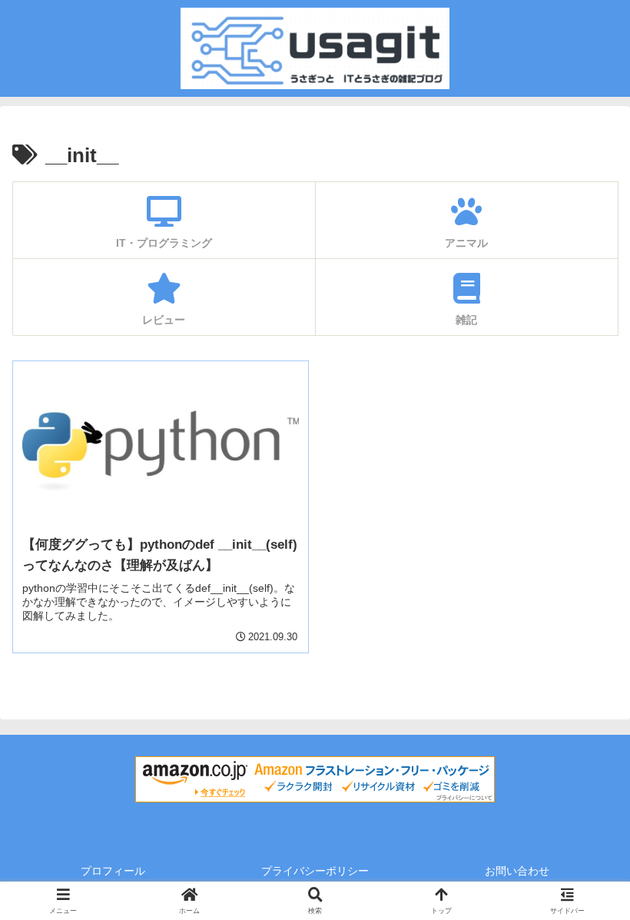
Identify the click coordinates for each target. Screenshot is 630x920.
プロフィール (113, 871)
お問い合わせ (517, 871)
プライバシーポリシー (315, 871)
